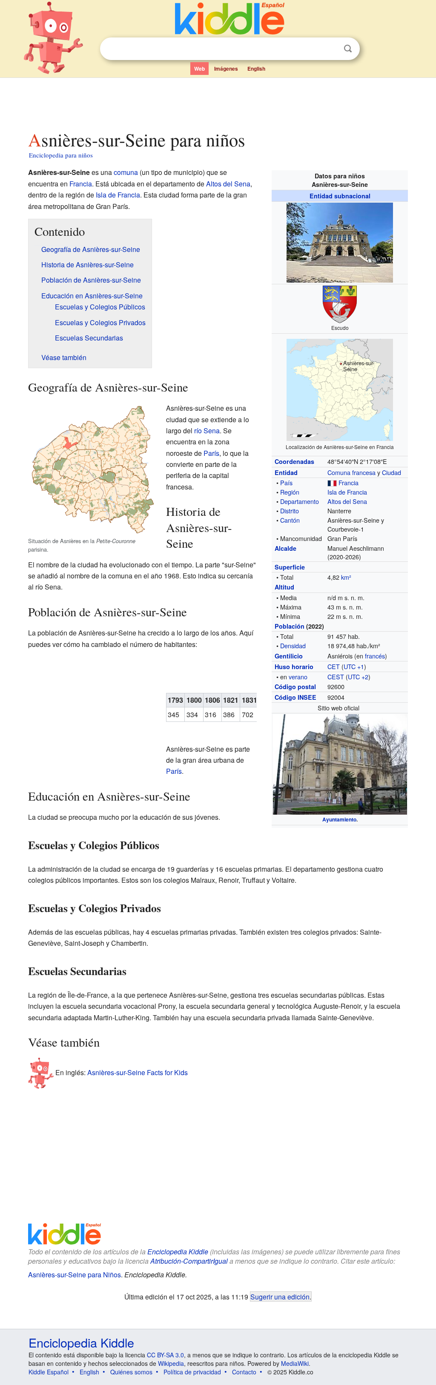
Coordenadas (294, 461)
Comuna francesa (351, 472)
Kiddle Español (49, 1372)
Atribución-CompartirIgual (189, 1261)
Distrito (289, 510)
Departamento (299, 501)
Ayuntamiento (339, 819)
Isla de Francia (347, 491)
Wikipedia (171, 1363)
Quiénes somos (131, 1372)
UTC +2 (358, 676)
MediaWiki (295, 1363)
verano (298, 676)
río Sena (207, 430)
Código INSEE (295, 697)
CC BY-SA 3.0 (165, 1355)
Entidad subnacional (340, 196)
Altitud (284, 587)
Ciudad (391, 472)
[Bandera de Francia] (332, 482)
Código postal (295, 686)
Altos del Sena (347, 501)
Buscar (348, 48)
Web (199, 68)
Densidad (293, 645)
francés (375, 655)
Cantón (290, 519)
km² (346, 576)
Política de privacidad (192, 1372)
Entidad (286, 472)
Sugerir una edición (280, 1296)
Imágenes (226, 68)
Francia (348, 482)
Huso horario (294, 666)
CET (333, 666)
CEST (335, 676)
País (286, 482)
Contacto (244, 1372)
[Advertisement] (217, 101)
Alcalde (285, 548)
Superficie (290, 567)
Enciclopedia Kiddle (177, 1251)
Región (289, 491)
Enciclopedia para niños (61, 155)
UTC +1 (354, 666)
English (256, 68)
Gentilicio (289, 656)
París (211, 453)
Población (289, 626)
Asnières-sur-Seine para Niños (74, 1274)
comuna (126, 172)
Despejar (330, 49)
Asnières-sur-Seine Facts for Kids (137, 1072)
